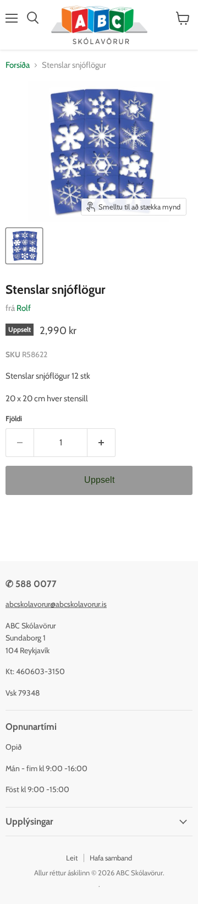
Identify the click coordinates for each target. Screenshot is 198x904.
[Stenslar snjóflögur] (24, 245)
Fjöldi (14, 419)
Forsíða (18, 65)
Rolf (23, 308)
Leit (72, 857)
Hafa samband (111, 857)
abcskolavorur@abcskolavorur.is (56, 604)
